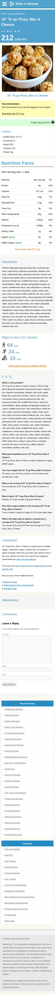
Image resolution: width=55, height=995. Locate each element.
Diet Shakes (10, 861)
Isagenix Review (12, 721)
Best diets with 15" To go (13, 114)
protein (34, 107)
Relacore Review (12, 823)
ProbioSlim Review (13, 835)
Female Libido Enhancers (16, 909)
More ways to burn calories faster (28, 365)
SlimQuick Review (13, 817)
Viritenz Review (12, 715)
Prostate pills (10, 915)
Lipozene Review (12, 829)
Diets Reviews (11, 867)
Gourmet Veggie (10, 582)
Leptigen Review (12, 781)
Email (4, 674)
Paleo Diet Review (13, 739)
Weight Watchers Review (16, 757)
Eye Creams (10, 879)
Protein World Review (14, 733)
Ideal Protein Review (14, 745)
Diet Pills (9, 855)
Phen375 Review (12, 775)
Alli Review (10, 769)
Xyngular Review (12, 811)
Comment (5, 634)
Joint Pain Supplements (15, 885)
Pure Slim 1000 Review (15, 763)
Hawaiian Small (10, 588)
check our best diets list (26, 559)
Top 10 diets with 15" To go (27, 249)
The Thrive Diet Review (15, 793)
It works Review (12, 787)
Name (4, 666)
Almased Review (12, 805)
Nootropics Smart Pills (15, 891)
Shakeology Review (14, 709)
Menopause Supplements (16, 903)
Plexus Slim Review (14, 799)
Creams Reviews (12, 873)
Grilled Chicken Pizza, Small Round (18, 585)
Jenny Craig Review (14, 727)
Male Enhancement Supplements (20, 897)
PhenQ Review (11, 751)
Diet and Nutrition (12, 849)
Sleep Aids (9, 921)
